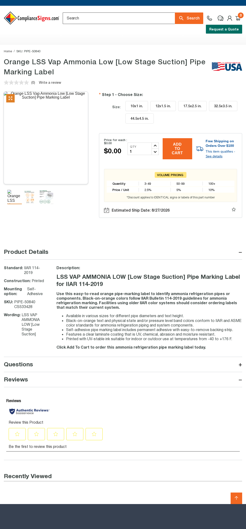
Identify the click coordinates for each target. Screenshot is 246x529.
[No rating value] (17, 82)
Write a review (50, 82)
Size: (116, 107)
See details (214, 156)
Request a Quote (224, 29)
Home (8, 51)
